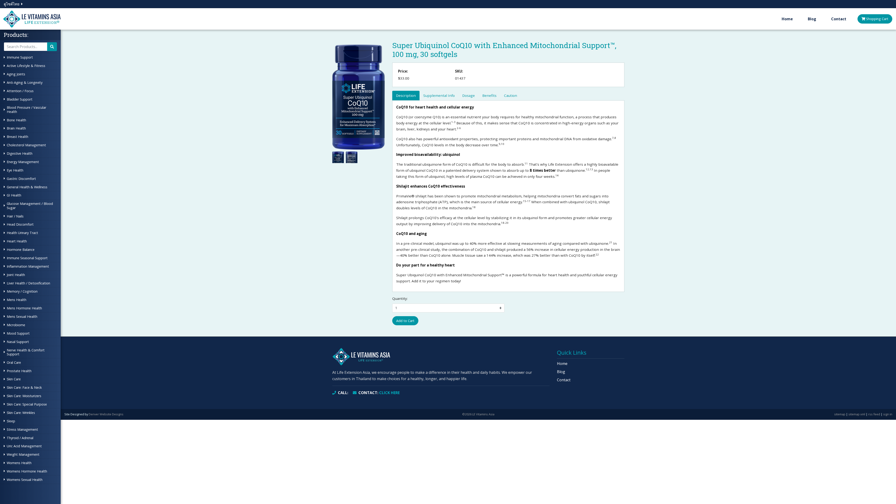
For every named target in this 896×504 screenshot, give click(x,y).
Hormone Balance (21, 249)
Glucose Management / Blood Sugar (30, 205)
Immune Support (20, 57)
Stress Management (22, 429)
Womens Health (19, 463)
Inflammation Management (28, 266)
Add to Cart (405, 320)
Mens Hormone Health (24, 308)
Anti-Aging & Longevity (24, 82)
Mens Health (16, 300)
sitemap (839, 414)
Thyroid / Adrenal (20, 438)
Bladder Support (19, 99)
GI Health (14, 195)
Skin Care (14, 379)
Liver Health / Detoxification (28, 283)
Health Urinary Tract (22, 233)
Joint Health (16, 275)
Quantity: (400, 298)
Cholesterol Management (26, 145)
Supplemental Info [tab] (439, 95)
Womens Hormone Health (27, 471)
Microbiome (16, 325)
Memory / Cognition (22, 291)
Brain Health (16, 128)
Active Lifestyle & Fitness (26, 65)
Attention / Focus (20, 91)
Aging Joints (16, 74)
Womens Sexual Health (24, 479)
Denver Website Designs (106, 414)
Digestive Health (19, 153)
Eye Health (15, 170)
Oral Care (14, 362)
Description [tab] (406, 95)
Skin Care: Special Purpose (27, 404)
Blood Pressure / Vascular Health (26, 109)
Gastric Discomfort (21, 178)
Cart (877, 19)
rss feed (874, 414)
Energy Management (23, 162)
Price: (403, 71)
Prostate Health (19, 371)
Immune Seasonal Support (27, 258)
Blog (812, 18)
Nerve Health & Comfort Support (26, 352)
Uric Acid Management (24, 446)
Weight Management (23, 454)
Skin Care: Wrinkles (21, 412)
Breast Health (17, 136)
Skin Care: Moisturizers (24, 396)
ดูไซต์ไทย (11, 4)
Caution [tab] (510, 95)
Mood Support (18, 333)
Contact (838, 18)
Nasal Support (18, 342)
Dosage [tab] (468, 95)
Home (787, 18)
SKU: (459, 71)
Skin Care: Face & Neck (24, 387)
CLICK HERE (379, 392)
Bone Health (16, 120)
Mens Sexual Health (22, 316)
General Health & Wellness (27, 187)
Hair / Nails (15, 216)
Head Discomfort (20, 224)
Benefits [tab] (489, 95)
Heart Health (17, 241)
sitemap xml (856, 414)
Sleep (11, 421)
